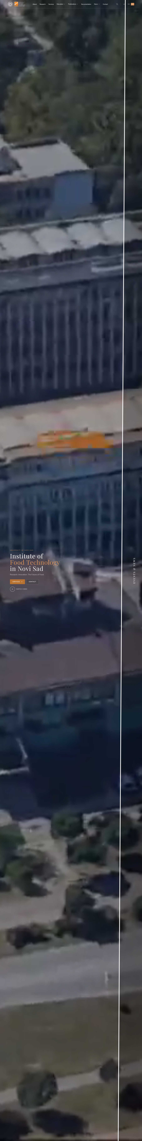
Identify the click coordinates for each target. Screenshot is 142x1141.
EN (132, 4)
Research (43, 4)
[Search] (117, 4)
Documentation (86, 4)
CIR (129, 4)
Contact (105, 4)
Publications (72, 4)
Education (60, 4)
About (35, 4)
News (96, 4)
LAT (124, 4)
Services (51, 4)
